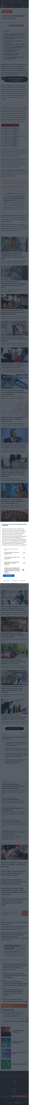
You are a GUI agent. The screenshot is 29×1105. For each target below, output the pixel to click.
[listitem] (14, 549)
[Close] (26, 524)
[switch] (23, 553)
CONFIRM (8, 575)
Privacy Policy (22, 580)
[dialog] (14, 552)
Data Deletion (7, 580)
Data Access (14, 580)
